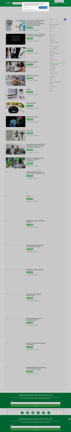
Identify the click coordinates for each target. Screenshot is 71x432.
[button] (69, 419)
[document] (35, 216)
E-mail (12, 424)
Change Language (43, 7)
